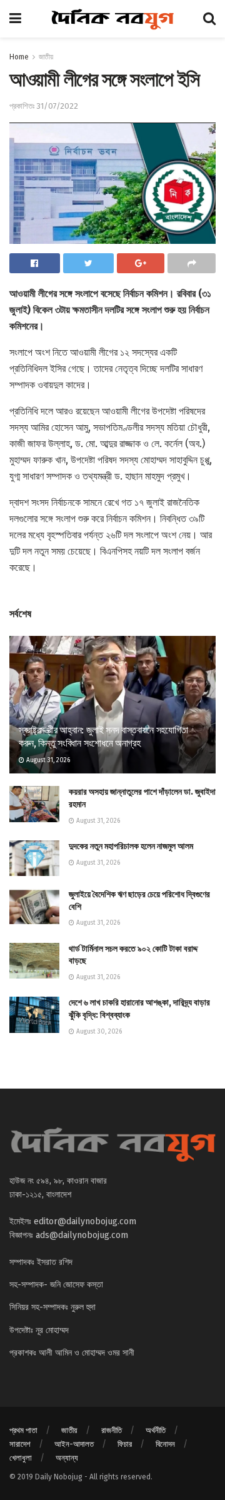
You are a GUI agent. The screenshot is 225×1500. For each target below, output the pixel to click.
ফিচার (125, 1444)
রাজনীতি (111, 1430)
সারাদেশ (20, 1444)
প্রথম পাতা (23, 1430)
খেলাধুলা (20, 1457)
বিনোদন (165, 1444)
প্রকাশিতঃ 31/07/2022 (43, 106)
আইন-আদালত (74, 1444)
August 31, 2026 (47, 760)
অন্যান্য (67, 1457)
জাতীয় (46, 57)
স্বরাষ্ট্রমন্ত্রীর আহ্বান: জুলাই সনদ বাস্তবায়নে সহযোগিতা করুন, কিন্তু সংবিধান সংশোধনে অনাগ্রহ (103, 736)
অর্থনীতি (156, 1430)
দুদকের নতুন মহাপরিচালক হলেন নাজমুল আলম (131, 846)
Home (19, 57)
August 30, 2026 (98, 1031)
